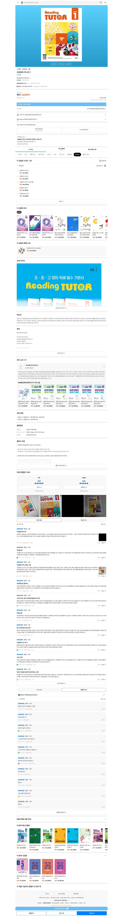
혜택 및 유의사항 (39, 491)
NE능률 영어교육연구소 (23, 78)
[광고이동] (101, 2)
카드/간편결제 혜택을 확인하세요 (96, 109)
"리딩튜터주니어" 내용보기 (61, 536)
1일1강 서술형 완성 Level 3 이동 (35, 870)
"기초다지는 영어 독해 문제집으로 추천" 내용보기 (61, 600)
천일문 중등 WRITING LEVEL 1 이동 (60, 839)
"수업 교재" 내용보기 (61, 659)
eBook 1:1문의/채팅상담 (77, 897)
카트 (105, 2)
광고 (85, 903)
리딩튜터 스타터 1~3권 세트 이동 (63, 183)
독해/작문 (41, 417)
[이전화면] (17, 2)
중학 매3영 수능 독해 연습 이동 (22, 870)
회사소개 (67, 903)
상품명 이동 (22, 226)
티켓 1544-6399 (55, 897)
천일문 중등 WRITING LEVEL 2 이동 (72, 839)
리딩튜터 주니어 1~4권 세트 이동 (61, 250)
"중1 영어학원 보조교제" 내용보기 (61, 630)
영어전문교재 (27, 86)
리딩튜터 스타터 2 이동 (63, 178)
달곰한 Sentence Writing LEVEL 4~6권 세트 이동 (23, 397)
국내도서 (19, 417)
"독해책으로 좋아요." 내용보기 (61, 585)
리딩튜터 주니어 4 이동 (63, 195)
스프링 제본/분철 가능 (60, 908)
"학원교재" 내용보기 (61, 615)
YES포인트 (20, 98)
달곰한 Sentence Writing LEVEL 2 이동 (49, 395)
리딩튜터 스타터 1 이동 (63, 189)
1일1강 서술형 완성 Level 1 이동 (47, 870)
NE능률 (19, 80)
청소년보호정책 (55, 903)
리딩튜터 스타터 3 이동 (63, 172)
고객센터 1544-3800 (44, 897)
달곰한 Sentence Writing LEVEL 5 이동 (86, 395)
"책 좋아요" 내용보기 (61, 552)
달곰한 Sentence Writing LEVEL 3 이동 (61, 395)
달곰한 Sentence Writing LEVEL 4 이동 (74, 395)
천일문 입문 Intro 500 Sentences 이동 (35, 839)
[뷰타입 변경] (105, 166)
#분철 (19, 212)
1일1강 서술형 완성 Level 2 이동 (60, 870)
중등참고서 (26, 417)
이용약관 (40, 903)
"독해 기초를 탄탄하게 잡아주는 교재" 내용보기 (61, 674)
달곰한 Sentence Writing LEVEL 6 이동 (99, 395)
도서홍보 (80, 903)
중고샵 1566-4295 (65, 897)
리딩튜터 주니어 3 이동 (22, 840)
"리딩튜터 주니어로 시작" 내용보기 (61, 569)
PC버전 (62, 903)
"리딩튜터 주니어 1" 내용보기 (61, 644)
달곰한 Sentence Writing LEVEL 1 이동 (36, 395)
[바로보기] (28, 506)
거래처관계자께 (73, 903)
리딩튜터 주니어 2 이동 (47, 840)
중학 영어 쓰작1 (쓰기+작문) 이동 (85, 839)
